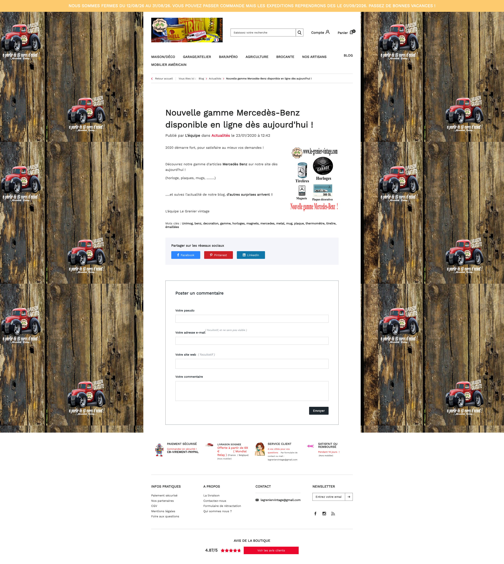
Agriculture (257, 57)
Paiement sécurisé (164, 495)
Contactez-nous (214, 501)
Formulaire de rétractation (222, 506)
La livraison (211, 495)
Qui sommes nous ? (217, 511)
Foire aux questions (165, 516)
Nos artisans (314, 57)
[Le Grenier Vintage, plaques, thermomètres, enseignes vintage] (187, 32)
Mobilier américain (168, 65)
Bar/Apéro (228, 57)
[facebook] (315, 514)
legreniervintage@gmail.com (281, 500)
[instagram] (324, 514)
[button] (349, 497)
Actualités (220, 135)
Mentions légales (163, 511)
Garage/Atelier (197, 57)
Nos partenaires (162, 501)
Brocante (285, 57)
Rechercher (299, 32)
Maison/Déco (163, 57)
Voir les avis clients (271, 550)
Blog (348, 56)
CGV (154, 506)
